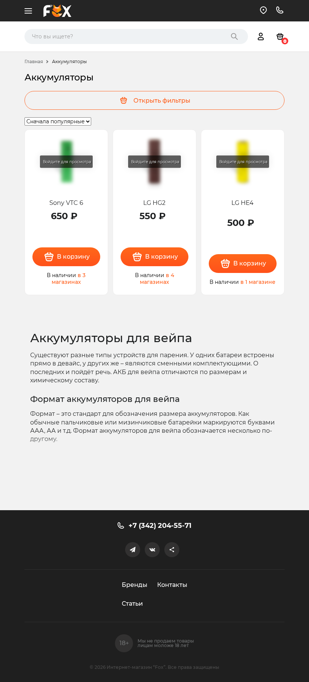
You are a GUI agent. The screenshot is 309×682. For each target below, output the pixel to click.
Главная (33, 61)
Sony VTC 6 (66, 202)
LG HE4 (242, 202)
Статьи (132, 603)
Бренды (134, 584)
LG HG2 (154, 202)
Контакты (172, 584)
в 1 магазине (257, 282)
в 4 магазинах (157, 278)
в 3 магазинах (69, 278)
